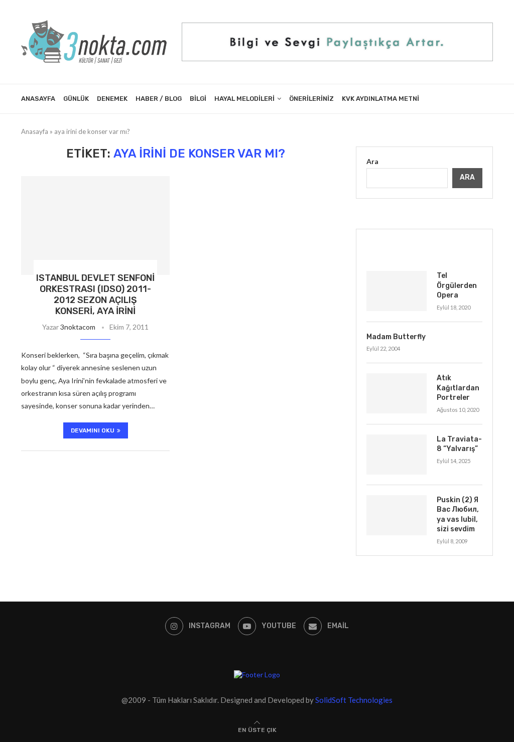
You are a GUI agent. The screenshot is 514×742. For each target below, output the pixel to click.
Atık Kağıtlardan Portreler (458, 388)
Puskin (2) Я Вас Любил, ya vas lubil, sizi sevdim (458, 515)
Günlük (76, 98)
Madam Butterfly (396, 337)
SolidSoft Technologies (354, 699)
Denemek (112, 98)
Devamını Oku (92, 430)
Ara (372, 161)
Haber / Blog (159, 98)
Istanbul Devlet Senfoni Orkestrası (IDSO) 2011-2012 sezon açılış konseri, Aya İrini (95, 294)
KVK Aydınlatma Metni (380, 98)
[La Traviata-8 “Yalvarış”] (396, 454)
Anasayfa (38, 98)
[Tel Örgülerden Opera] (396, 291)
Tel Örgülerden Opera (457, 285)
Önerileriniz (311, 98)
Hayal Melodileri (244, 98)
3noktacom (77, 327)
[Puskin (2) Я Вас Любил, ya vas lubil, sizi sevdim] (396, 515)
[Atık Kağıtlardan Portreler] (396, 393)
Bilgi (198, 98)
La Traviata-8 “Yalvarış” (459, 444)
